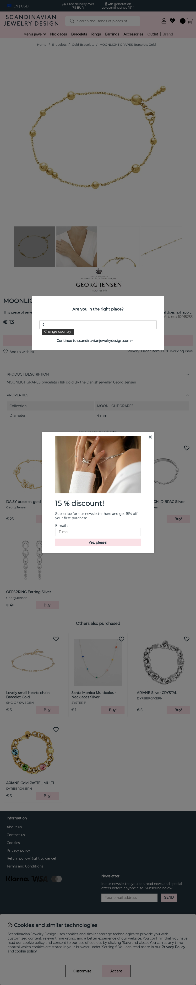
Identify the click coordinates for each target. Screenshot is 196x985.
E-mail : (61, 525)
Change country (57, 331)
